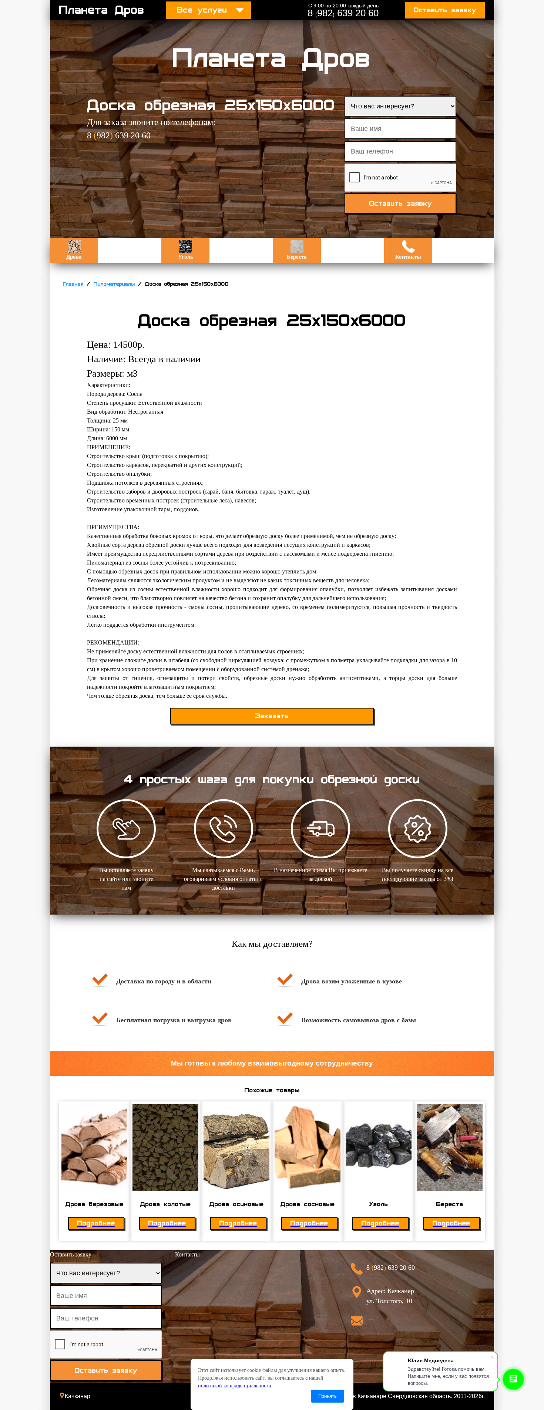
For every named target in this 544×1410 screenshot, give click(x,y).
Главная (73, 284)
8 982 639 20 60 (343, 12)
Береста (297, 257)
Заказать (272, 716)
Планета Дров (101, 10)
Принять (327, 1396)
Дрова (74, 257)
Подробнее (96, 1223)
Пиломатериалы (114, 284)
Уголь (185, 257)
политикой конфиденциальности (234, 1386)
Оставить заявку (445, 10)
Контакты (408, 257)
